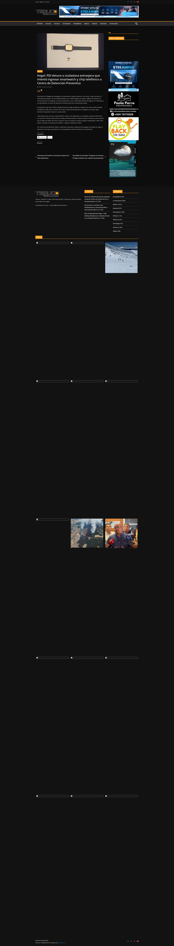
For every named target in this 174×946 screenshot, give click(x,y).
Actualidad (66, 23)
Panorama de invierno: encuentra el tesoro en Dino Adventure (53, 156)
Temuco (94, 23)
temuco (50, 87)
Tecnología (114, 23)
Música (86, 23)
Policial (48, 23)
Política (57, 23)
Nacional (103, 23)
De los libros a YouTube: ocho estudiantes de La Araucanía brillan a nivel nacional (95, 207)
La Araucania (117, 200)
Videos (115, 231)
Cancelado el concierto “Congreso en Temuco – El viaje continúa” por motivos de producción (88, 156)
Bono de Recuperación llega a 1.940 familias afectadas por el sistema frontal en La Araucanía (96, 216)
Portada (40, 23)
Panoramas (77, 23)
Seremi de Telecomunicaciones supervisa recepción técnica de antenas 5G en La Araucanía (97, 199)
